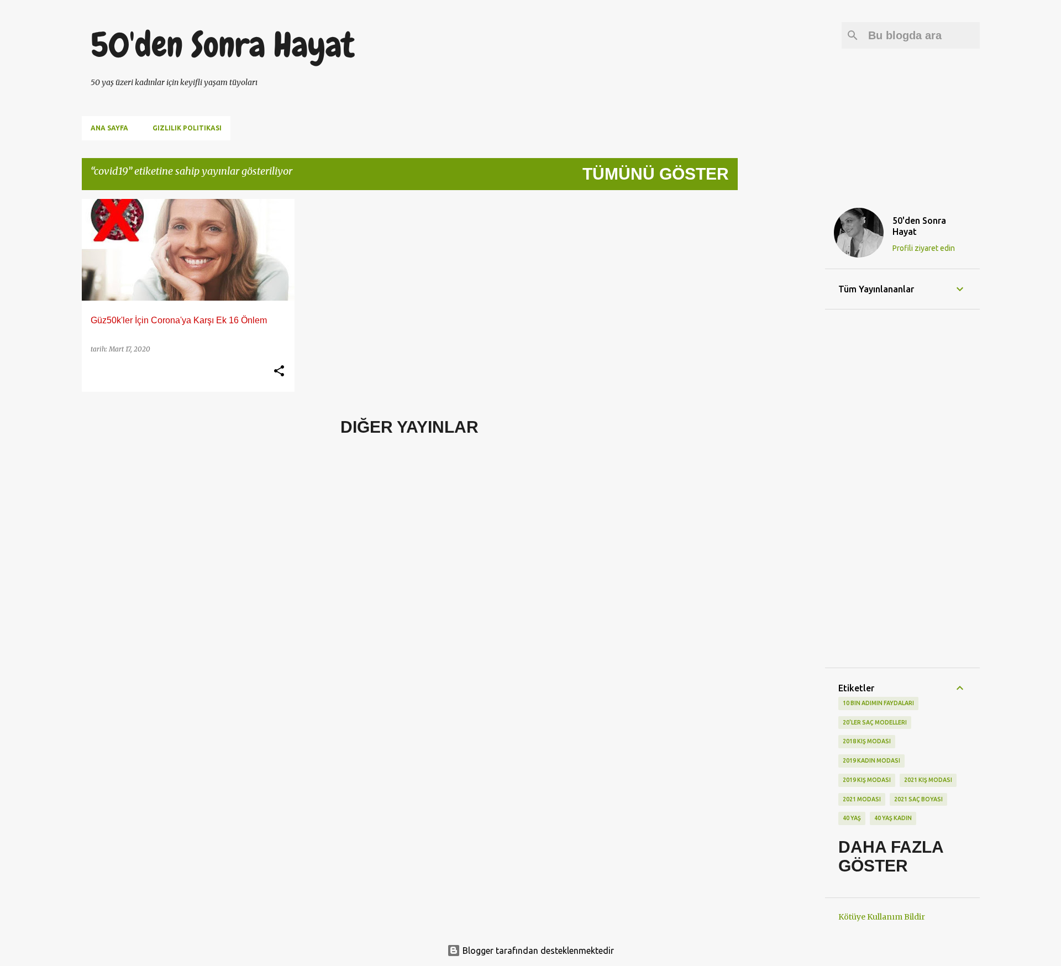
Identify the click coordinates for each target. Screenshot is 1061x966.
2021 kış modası (928, 779)
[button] (279, 371)
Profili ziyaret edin (923, 248)
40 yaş (852, 818)
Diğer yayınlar (409, 427)
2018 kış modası (867, 741)
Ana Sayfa (109, 128)
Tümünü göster (655, 174)
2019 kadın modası (871, 760)
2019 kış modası (867, 779)
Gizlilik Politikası (187, 128)
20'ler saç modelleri (875, 722)
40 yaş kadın (893, 818)
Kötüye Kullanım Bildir (881, 917)
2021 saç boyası (918, 799)
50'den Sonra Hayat (222, 45)
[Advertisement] (781, 365)
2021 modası (862, 799)
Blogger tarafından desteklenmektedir (537, 951)
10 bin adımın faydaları (878, 703)
